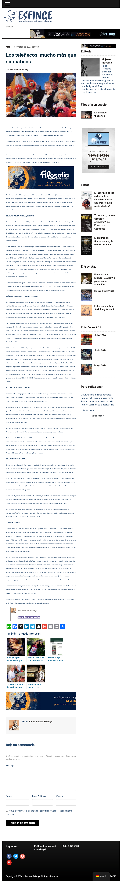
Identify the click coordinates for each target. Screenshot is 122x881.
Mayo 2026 (100, 365)
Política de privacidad (45, 846)
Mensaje (10, 765)
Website (59, 796)
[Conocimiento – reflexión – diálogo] (28, 15)
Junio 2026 (100, 350)
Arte (8, 47)
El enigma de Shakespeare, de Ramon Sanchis (103, 241)
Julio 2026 (100, 335)
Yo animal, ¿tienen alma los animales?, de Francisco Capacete (104, 222)
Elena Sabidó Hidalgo (19, 69)
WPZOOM (111, 876)
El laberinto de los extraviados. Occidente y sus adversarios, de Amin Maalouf (104, 199)
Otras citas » (98, 416)
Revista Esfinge (32, 876)
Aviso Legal (40, 849)
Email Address (39, 796)
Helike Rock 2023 (104, 291)
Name (9, 796)
